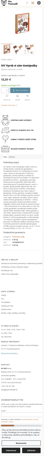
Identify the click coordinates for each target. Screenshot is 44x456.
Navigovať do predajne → (10, 353)
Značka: (6, 59)
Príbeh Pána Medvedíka (9, 274)
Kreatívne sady (18, 237)
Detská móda (6, 309)
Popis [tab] (5, 157)
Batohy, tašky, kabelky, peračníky (13, 313)
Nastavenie (21, 443)
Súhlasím (31, 450)
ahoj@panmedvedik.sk (9, 390)
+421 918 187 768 (7, 386)
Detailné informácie (8, 105)
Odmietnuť (11, 450)
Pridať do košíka (22, 90)
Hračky (3, 295)
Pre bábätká (5, 302)
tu (9, 437)
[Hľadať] (27, 3)
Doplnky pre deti (7, 306)
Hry (2, 299)
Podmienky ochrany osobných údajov (15, 267)
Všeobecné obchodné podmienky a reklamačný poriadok (21, 263)
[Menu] (39, 3)
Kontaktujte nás (7, 270)
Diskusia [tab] (12, 157)
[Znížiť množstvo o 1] (9, 91)
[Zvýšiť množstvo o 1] (9, 89)
